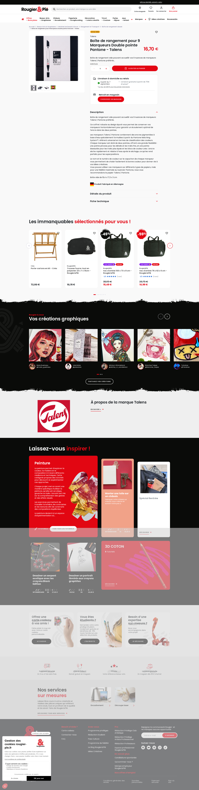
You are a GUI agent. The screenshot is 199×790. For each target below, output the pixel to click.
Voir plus (94, 64)
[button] (161, 9)
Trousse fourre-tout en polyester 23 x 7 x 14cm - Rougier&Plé (79, 270)
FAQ (63, 739)
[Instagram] (160, 747)
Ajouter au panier (136, 68)
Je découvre (138, 641)
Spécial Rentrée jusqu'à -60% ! (99, 2)
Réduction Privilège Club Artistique (126, 731)
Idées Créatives (95, 751)
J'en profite (89, 641)
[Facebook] (143, 747)
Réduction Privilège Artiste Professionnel (124, 738)
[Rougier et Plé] (31, 735)
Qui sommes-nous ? (124, 762)
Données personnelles (137, 781)
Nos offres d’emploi (125, 772)
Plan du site (171, 781)
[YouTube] (149, 747)
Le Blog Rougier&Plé (97, 747)
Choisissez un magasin (110, 99)
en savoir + (96, 409)
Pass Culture (93, 739)
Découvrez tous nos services (51, 713)
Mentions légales (29, 781)
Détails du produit (100, 193)
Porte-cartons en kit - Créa (44, 268)
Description (97, 112)
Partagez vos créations (99, 381)
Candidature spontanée (125, 758)
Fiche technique (99, 201)
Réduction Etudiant (96, 735)
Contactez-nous (69, 735)
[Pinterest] (154, 747)
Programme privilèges (98, 730)
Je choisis (41, 641)
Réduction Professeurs (125, 743)
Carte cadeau (67, 730)
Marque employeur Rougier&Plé (123, 767)
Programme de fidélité (98, 743)
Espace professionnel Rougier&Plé (124, 749)
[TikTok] (165, 747)
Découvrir (144, 532)
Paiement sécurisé (155, 781)
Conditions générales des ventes (114, 781)
